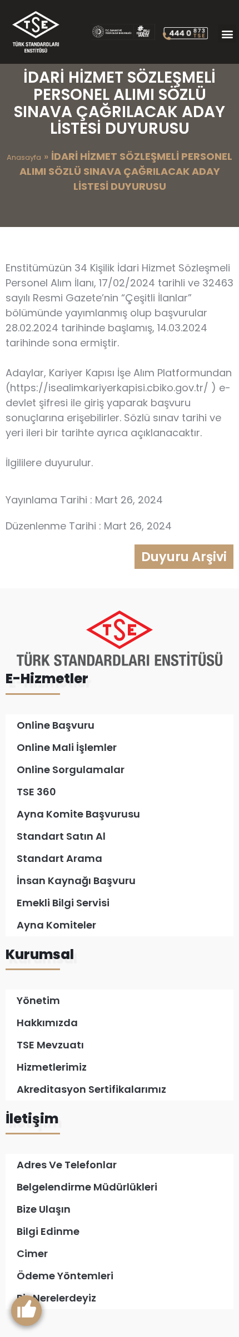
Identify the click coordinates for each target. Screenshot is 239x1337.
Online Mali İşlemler (67, 747)
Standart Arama (59, 858)
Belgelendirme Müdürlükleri (87, 1187)
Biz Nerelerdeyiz (56, 1298)
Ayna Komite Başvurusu (78, 814)
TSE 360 (36, 792)
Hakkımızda (47, 1023)
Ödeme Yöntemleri (65, 1276)
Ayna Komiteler (56, 925)
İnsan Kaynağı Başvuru (76, 880)
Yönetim (38, 1000)
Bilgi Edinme (48, 1231)
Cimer (32, 1253)
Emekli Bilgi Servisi (63, 903)
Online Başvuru (55, 725)
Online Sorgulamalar (71, 769)
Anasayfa (24, 157)
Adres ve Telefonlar (67, 1165)
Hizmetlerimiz (52, 1067)
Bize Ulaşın (44, 1209)
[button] (227, 33)
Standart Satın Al (61, 836)
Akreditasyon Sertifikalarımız (91, 1089)
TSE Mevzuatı (50, 1045)
